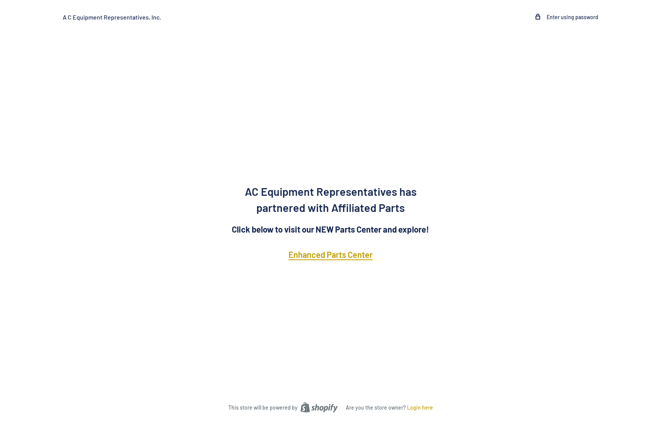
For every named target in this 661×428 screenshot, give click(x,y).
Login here (420, 407)
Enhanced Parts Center (330, 254)
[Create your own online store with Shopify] (319, 407)
